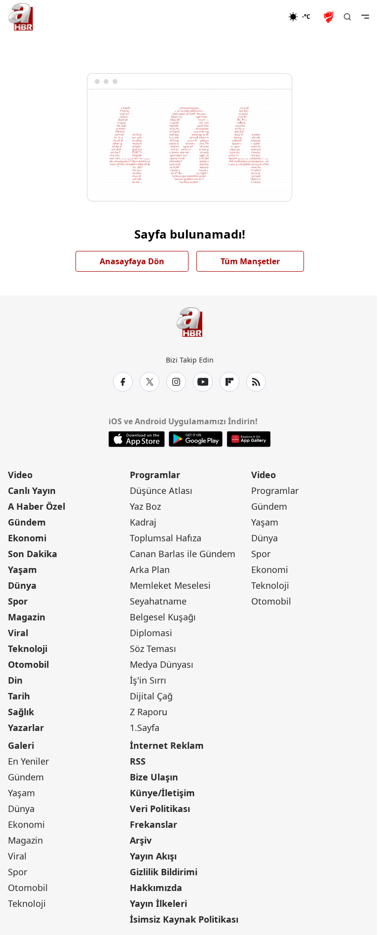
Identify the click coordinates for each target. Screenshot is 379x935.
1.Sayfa (144, 727)
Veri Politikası (160, 808)
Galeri (21, 745)
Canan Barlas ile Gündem (182, 554)
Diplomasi (151, 633)
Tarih (19, 696)
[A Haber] (21, 17)
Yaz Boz (145, 506)
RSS (138, 761)
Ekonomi (27, 538)
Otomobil (28, 664)
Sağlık (21, 712)
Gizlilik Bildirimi (163, 872)
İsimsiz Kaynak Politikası (184, 919)
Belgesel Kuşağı (163, 617)
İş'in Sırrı (148, 680)
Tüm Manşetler (250, 261)
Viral (18, 633)
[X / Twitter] (149, 382)
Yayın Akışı (153, 856)
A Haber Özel (36, 506)
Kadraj (143, 522)
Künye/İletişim (162, 793)
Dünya (22, 585)
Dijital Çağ (151, 696)
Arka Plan (150, 569)
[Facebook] (123, 382)
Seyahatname (158, 601)
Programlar (155, 475)
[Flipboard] (229, 382)
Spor (18, 601)
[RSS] (256, 382)
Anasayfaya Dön (132, 261)
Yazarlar (26, 727)
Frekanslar (153, 824)
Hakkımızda (156, 888)
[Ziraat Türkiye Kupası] (330, 16)
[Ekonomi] (256, 17)
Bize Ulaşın (154, 777)
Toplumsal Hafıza (165, 538)
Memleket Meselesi (170, 585)
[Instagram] (176, 382)
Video (20, 475)
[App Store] (137, 439)
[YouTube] (203, 382)
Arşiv (141, 840)
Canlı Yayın (32, 490)
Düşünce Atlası (161, 490)
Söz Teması (153, 648)
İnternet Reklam (167, 745)
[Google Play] (196, 439)
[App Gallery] (248, 439)
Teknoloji (27, 648)
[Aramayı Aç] (347, 17)
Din (15, 680)
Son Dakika (32, 554)
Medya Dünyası (161, 664)
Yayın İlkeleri (158, 903)
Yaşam (22, 569)
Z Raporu (148, 712)
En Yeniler (28, 761)
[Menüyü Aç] (365, 17)
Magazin (26, 617)
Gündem (27, 522)
